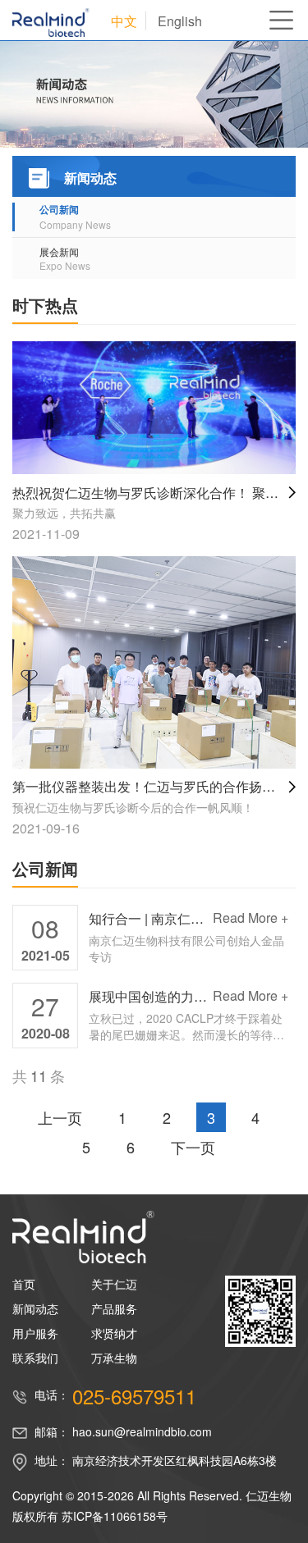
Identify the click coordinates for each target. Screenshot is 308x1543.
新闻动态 (35, 1308)
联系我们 (35, 1357)
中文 (124, 20)
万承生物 (114, 1357)
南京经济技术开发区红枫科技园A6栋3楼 (174, 1460)
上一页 (60, 1117)
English (180, 20)
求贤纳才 (114, 1333)
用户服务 (35, 1333)
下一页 (193, 1146)
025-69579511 (134, 1396)
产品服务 (114, 1308)
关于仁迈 (114, 1284)
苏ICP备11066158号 (115, 1516)
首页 (23, 1284)
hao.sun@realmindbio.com (142, 1431)
